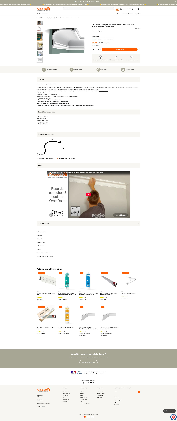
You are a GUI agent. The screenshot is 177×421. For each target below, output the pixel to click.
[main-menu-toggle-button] (43, 14)
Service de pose (83, 399)
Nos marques (65, 395)
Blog (63, 397)
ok (139, 392)
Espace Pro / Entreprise (127, 13)
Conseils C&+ (100, 395)
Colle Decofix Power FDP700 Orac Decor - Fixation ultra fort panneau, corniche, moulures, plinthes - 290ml (67, 295)
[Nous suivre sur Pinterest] (88, 383)
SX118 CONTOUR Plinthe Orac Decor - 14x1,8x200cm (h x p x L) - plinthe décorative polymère (88, 329)
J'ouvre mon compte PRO (88, 362)
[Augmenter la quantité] (99, 49)
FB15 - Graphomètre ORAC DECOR (128, 293)
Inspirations (137, 13)
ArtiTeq (38, 291)
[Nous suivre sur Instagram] (86, 383)
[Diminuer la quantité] (93, 49)
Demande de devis (84, 397)
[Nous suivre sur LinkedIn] (93, 383)
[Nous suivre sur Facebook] (84, 383)
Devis (118, 13)
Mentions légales (118, 400)
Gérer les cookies (94, 414)
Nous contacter (66, 399)
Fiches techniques (101, 391)
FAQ (81, 401)
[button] (39, 22)
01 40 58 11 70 (40, 399)
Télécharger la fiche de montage (67, 158)
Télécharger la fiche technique (45, 158)
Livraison (82, 393)
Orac (59, 291)
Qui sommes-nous (66, 393)
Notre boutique (66, 391)
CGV (115, 402)
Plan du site (116, 404)
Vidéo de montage (101, 393)
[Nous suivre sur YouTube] (91, 383)
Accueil (38, 17)
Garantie (81, 395)
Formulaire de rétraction (85, 403)
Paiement (82, 391)
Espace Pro (65, 401)
